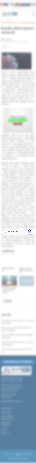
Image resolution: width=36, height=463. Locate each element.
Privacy (27, 234)
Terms (31, 234)
